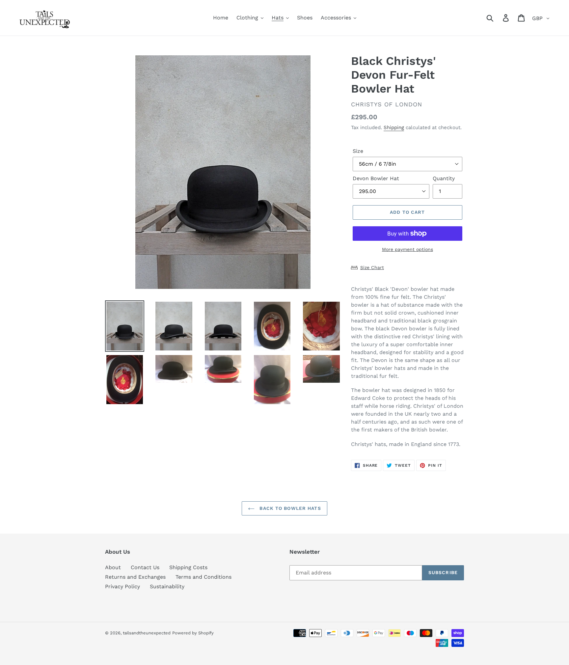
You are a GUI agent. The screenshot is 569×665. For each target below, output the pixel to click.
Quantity (444, 178)
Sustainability (167, 586)
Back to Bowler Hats (289, 508)
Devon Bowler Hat (376, 178)
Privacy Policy (122, 586)
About (113, 567)
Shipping (394, 127)
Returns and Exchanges (135, 577)
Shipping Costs (188, 567)
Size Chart (372, 267)
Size (358, 151)
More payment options (407, 249)
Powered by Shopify (193, 632)
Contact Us (145, 567)
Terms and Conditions (203, 577)
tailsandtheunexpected (147, 632)
